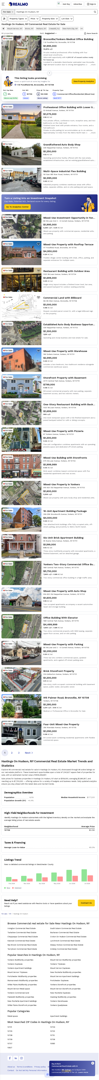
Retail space (12, 1016)
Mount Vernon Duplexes (60, 968)
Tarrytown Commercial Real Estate (22, 949)
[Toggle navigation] (3, 4)
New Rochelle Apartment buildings (22, 1001)
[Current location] (3, 29)
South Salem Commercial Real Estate (65, 928)
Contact (10, 1070)
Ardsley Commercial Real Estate (63, 949)
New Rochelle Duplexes (60, 993)
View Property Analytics (84, 81)
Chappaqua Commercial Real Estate (22, 937)
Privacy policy (40, 1067)
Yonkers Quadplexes (58, 1005)
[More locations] (82, 29)
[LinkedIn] (15, 1058)
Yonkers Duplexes (15, 964)
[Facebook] (9, 1058)
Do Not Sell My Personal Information (31, 1070)
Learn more (83, 1072)
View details (49, 53)
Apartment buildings (58, 1016)
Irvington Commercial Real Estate (21, 928)
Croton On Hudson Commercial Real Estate (68, 937)
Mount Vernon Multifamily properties (65, 960)
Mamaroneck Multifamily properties (22, 980)
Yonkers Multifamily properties (20, 960)
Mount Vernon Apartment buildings (64, 976)
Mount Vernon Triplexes (17, 972)
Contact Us (86, 903)
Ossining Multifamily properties (63, 997)
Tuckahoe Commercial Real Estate (21, 932)
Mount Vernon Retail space (18, 989)
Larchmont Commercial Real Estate (65, 941)
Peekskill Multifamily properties (20, 997)
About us (11, 1067)
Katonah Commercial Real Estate (21, 941)
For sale (4, 914)
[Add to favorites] (38, 38)
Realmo (18, 4)
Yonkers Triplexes (57, 964)
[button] (56, 12)
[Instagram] (21, 1058)
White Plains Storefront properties (21, 1005)
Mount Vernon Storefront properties (65, 989)
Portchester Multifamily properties (22, 976)
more (93, 65)
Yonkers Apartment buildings (19, 968)
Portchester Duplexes (59, 980)
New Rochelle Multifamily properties (65, 972)
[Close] (92, 1063)
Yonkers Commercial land (18, 993)
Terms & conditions (24, 1067)
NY (10, 914)
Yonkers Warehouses (59, 1001)
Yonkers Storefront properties (63, 985)
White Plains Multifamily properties (22, 985)
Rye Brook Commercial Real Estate (22, 945)
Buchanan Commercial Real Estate (64, 932)
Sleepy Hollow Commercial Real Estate (66, 945)
